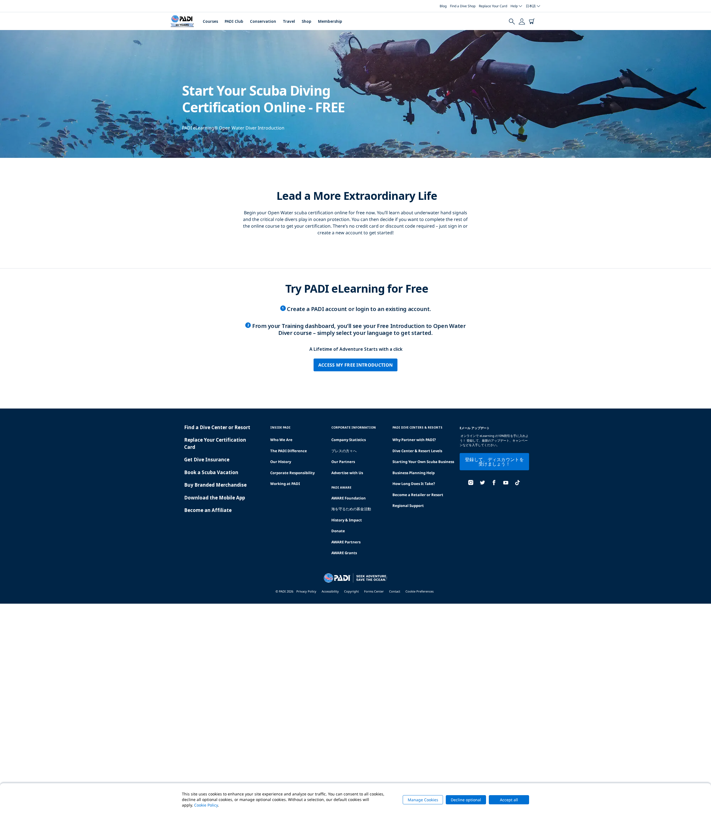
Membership (330, 21)
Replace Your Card (493, 6)
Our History (280, 461)
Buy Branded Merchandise (215, 485)
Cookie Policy (206, 805)
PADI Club (234, 21)
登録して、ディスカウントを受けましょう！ (494, 461)
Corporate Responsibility (292, 472)
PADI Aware (341, 487)
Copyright (351, 591)
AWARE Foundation (348, 498)
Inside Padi (280, 427)
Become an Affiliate (208, 510)
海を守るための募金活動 (351, 508)
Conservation (263, 21)
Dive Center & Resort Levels (417, 450)
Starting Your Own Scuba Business (423, 461)
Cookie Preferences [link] (419, 591)
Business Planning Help (413, 472)
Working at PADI (285, 483)
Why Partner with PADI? (414, 439)
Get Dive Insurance (206, 459)
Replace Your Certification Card (215, 443)
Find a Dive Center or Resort (217, 427)
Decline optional (466, 799)
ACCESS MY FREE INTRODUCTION (355, 365)
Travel (289, 21)
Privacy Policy (306, 591)
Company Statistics (348, 439)
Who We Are (281, 439)
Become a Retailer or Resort (417, 494)
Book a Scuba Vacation (211, 472)
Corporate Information (353, 427)
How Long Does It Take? (413, 483)
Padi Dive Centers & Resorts (417, 427)
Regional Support (408, 505)
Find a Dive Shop (462, 6)
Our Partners (343, 461)
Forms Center (374, 591)
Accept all (509, 799)
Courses (210, 21)
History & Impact (346, 520)
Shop (306, 21)
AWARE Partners (345, 541)
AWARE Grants (344, 552)
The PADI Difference (288, 450)
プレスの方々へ (344, 450)
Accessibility (330, 591)
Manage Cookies (423, 799)
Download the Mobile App (214, 497)
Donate (338, 530)
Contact (394, 591)
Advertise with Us (347, 472)
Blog (443, 6)
